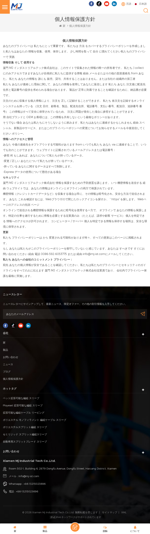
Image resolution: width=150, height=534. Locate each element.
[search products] (146, 10)
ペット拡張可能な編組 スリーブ (21, 398)
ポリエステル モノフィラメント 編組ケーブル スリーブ (34, 419)
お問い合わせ (10, 357)
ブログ (7, 371)
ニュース (8, 364)
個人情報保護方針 (13, 378)
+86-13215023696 (27, 491)
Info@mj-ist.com (29, 476)
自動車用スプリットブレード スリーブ (25, 441)
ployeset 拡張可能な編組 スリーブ (23, 405)
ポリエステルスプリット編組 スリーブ (25, 427)
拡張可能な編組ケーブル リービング (23, 412)
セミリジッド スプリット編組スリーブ (25, 434)
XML (123, 512)
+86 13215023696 (35, 483)
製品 (5, 349)
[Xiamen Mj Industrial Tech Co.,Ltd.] (16, 6)
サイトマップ (109, 512)
